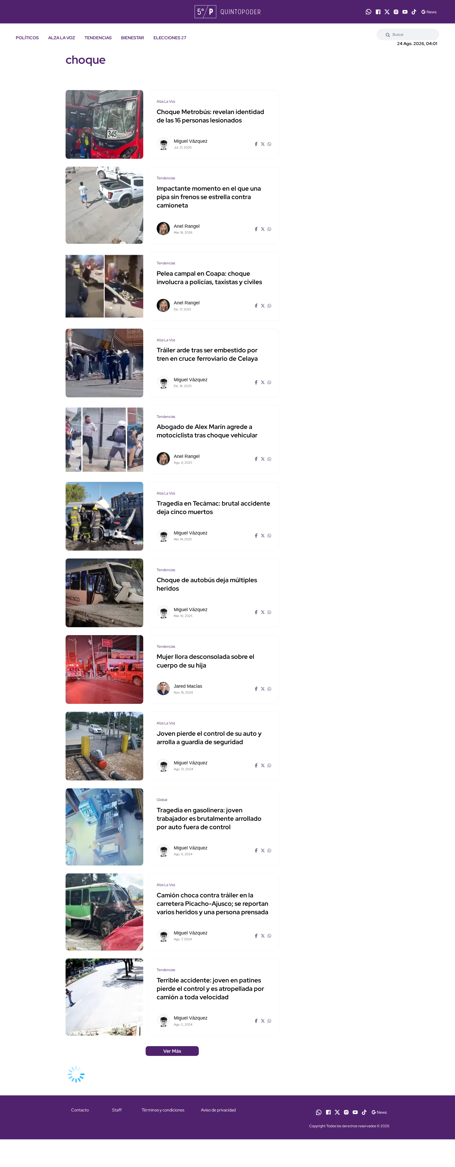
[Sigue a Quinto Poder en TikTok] (414, 11)
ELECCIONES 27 (170, 38)
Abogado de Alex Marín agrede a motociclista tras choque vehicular (207, 431)
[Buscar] (388, 34)
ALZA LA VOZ (61, 38)
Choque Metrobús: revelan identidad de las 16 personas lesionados (210, 116)
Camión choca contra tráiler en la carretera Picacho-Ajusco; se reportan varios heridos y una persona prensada (212, 903)
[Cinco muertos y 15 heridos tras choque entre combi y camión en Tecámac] (104, 516)
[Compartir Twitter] (262, 144)
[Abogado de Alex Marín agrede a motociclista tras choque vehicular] (104, 439)
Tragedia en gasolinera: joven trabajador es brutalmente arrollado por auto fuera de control (209, 818)
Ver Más (172, 1051)
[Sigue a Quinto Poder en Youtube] (405, 11)
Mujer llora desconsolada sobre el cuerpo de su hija (205, 661)
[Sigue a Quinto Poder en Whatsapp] (368, 11)
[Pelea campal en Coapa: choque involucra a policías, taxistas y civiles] (104, 286)
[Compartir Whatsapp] (269, 144)
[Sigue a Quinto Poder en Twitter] (387, 11)
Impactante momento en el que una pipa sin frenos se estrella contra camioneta (209, 196)
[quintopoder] (227, 11)
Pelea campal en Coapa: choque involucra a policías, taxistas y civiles (209, 277)
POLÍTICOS (27, 38)
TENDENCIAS (98, 38)
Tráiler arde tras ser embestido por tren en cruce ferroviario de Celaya (207, 354)
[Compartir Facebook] (256, 144)
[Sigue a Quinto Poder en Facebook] (378, 11)
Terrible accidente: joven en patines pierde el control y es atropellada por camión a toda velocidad (210, 988)
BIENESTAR (132, 38)
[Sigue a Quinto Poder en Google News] (428, 11)
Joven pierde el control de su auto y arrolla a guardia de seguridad (209, 737)
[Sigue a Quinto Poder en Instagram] (396, 11)
